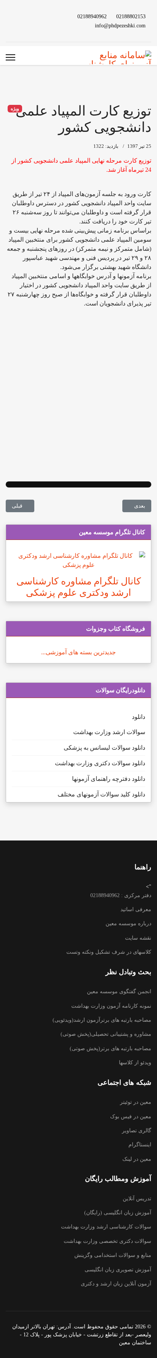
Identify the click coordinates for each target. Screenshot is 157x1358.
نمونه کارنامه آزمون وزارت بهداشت (111, 1006)
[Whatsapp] (44, 25)
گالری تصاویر (136, 1130)
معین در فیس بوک (130, 1116)
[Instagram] (20, 16)
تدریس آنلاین (137, 1198)
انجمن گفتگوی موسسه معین (119, 991)
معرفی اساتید (135, 909)
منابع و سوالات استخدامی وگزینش (112, 1255)
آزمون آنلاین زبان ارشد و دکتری (116, 1284)
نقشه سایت (138, 938)
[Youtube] (44, 16)
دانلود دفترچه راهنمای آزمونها (108, 779)
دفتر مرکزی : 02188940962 (120, 895)
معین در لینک (136, 1159)
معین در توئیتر (135, 1102)
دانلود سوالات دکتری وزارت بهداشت (100, 763)
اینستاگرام (139, 1144)
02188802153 (131, 16)
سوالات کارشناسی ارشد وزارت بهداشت (106, 1227)
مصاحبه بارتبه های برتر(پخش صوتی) (110, 1048)
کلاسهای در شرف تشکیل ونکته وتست (108, 952)
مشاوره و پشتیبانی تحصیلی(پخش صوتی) (106, 1034)
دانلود (138, 717)
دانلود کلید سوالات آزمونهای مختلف (101, 794)
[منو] (10, 57)
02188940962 (92, 16)
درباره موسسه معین (128, 923)
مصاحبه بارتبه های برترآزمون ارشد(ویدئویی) (102, 1020)
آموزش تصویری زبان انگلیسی (118, 1270)
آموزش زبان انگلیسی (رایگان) (117, 1213)
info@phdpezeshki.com (120, 25)
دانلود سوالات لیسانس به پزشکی (104, 747)
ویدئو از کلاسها (135, 1062)
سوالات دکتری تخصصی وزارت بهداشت (107, 1241)
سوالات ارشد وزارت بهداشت (109, 732)
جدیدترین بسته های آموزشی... (78, 652)
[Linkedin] (32, 16)
